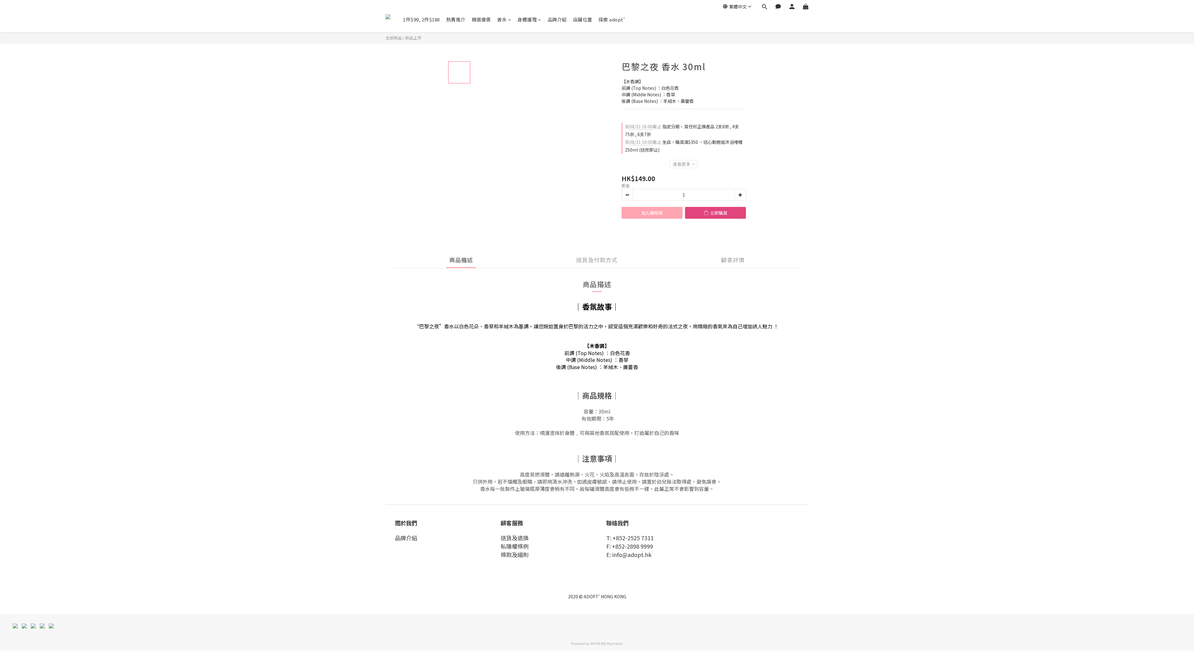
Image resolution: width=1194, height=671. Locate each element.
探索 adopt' (612, 19)
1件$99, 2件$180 (421, 19)
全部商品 (394, 38)
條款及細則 (515, 554)
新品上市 (413, 38)
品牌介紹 (557, 19)
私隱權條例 (515, 546)
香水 (502, 19)
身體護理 (527, 19)
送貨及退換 (515, 538)
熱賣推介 (455, 19)
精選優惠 (481, 19)
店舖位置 (582, 19)
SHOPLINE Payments (606, 643)
